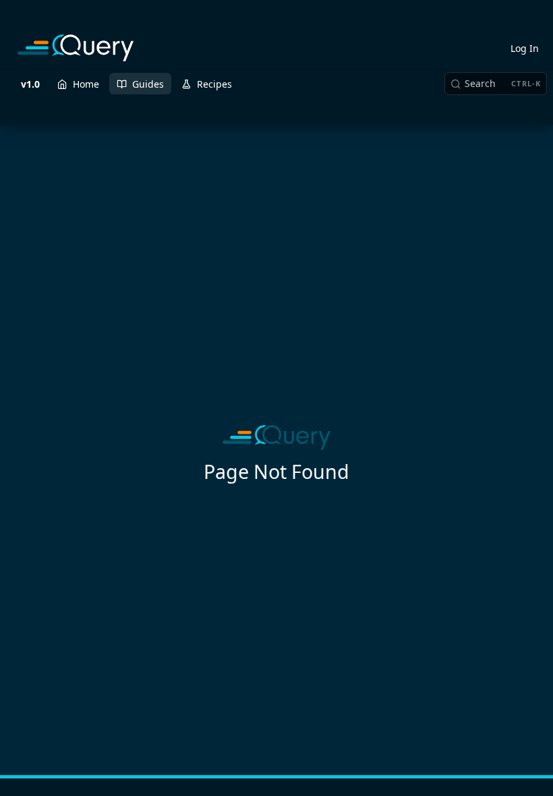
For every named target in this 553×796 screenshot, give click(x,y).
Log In (525, 48)
